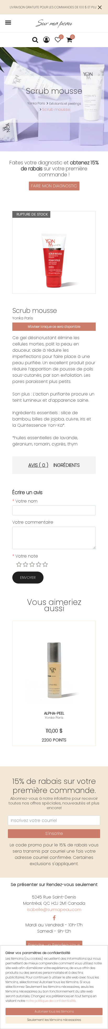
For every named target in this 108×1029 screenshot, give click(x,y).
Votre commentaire (32, 522)
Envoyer (28, 577)
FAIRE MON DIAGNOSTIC (54, 186)
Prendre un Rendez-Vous (54, 945)
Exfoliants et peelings (65, 103)
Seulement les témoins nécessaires (54, 1020)
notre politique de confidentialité (50, 1001)
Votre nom (24, 501)
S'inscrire (54, 833)
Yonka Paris (36, 103)
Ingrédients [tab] (66, 465)
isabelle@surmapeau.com (54, 910)
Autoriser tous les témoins (54, 1011)
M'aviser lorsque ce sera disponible (54, 326)
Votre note (25, 556)
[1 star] (19, 565)
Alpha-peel (54, 713)
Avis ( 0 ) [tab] (38, 465)
